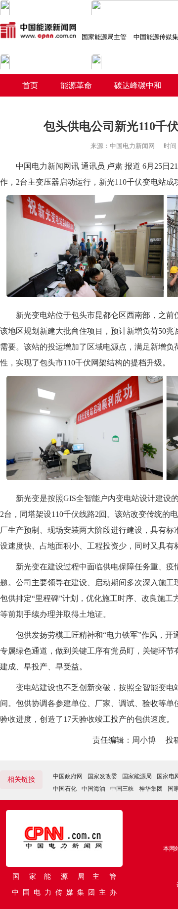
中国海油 (93, 788)
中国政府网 (68, 776)
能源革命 (76, 85)
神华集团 (151, 788)
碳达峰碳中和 (138, 85)
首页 (30, 85)
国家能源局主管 (104, 37)
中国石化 (65, 788)
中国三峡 (122, 788)
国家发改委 (102, 776)
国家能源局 (137, 776)
